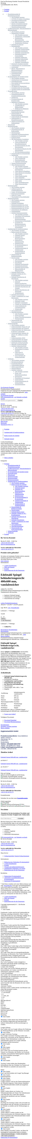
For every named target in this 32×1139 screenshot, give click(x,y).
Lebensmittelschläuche (17, 365)
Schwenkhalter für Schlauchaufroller (20, 356)
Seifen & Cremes (16, 195)
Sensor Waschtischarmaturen (23, 317)
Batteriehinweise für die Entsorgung (14, 570)
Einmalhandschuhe (16, 81)
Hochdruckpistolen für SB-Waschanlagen (22, 146)
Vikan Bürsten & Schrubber (23, 173)
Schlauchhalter (19, 379)
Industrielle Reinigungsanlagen (20, 134)
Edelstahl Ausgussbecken (22, 52)
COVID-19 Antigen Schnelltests (20, 19)
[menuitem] (17, 9)
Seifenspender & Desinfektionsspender (17, 119)
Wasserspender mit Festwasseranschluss (17, 321)
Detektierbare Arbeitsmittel (22, 36)
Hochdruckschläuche (17, 362)
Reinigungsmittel (12, 185)
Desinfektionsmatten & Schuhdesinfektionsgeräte (18, 95)
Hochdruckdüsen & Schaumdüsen (20, 226)
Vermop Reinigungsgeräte (18, 163)
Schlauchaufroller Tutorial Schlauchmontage (16, 856)
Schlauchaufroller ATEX (18, 338)
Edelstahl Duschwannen (22, 267)
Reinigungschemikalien (18, 193)
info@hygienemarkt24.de (8, 410)
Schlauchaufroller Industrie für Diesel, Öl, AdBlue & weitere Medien (19, 334)
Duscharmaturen (19, 261)
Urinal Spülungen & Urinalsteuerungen (20, 306)
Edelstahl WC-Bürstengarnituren (20, 237)
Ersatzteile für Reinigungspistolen (20, 223)
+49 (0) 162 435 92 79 (7, 413)
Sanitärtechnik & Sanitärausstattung (18, 229)
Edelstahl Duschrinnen (21, 266)
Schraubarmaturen (20, 384)
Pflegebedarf (11, 124)
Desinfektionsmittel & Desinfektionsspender (14, 14)
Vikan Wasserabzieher (21, 184)
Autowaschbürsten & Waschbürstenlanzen (21, 143)
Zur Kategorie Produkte (7, 387)
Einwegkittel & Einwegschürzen (20, 83)
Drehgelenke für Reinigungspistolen (20, 218)
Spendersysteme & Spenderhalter (20, 89)
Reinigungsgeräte (13, 126)
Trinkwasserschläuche (17, 367)
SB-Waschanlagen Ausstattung (20, 139)
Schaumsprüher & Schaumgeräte (20, 153)
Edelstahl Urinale (20, 301)
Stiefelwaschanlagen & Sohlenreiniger (17, 122)
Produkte (6, 464)
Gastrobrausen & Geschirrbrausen (20, 65)
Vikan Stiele (18, 181)
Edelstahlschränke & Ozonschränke (20, 55)
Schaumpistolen (15, 211)
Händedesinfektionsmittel (18, 27)
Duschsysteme (15, 258)
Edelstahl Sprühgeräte (21, 161)
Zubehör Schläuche (16, 370)
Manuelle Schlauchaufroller (19, 344)
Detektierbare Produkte (17, 33)
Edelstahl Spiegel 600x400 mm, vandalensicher (14, 757)
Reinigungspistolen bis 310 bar (20, 208)
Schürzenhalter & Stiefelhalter (19, 116)
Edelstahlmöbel (15, 46)
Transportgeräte (15, 75)
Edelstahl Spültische (20, 60)
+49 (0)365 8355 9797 (13, 744)
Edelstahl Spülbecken (21, 57)
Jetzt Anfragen (5, 561)
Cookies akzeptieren (21, 1134)
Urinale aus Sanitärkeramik (22, 304)
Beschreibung (4, 629)
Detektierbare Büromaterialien (19, 39)
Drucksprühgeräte (20, 160)
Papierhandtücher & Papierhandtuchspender (17, 111)
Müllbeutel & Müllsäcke (22, 108)
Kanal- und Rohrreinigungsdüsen (21, 374)
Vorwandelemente (16, 310)
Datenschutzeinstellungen (8, 1134)
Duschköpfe (18, 262)
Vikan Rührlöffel (19, 177)
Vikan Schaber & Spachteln (22, 179)
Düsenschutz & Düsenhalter (23, 221)
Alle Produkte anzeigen (18, 17)
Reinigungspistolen (13, 198)
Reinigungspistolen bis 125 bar (20, 206)
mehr (24, 634)
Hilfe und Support (9, 567)
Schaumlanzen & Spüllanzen (19, 209)
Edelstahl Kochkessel (17, 44)
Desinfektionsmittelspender (19, 20)
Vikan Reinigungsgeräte (18, 165)
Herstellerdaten (13, 629)
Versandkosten (8, 885)
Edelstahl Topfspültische (22, 62)
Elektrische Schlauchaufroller (19, 343)
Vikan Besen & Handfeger (22, 171)
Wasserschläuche (16, 368)
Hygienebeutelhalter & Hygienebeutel (21, 245)
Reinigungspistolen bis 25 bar (19, 205)
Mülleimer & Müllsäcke (18, 102)
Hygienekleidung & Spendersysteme (18, 76)
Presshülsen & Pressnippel (22, 378)
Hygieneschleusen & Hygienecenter (17, 99)
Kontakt (6, 534)
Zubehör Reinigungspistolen (19, 213)
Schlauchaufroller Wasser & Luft (20, 326)
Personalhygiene (12, 91)
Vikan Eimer (18, 174)
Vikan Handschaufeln (21, 176)
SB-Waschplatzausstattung (22, 152)
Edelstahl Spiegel (20, 235)
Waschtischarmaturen (17, 312)
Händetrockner (19, 243)
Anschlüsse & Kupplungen (22, 216)
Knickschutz (18, 376)
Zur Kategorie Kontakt (7, 395)
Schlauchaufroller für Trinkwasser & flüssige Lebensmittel (20, 330)
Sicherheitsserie (19, 293)
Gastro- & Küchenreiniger (18, 192)
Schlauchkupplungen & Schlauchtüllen (21, 382)
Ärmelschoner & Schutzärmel (19, 80)
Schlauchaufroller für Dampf (19, 339)
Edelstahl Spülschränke (21, 59)
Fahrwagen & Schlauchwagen (19, 353)
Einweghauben (15, 84)
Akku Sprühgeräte (20, 158)
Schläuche (11, 359)
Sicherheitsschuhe (16, 73)
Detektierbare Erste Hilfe (22, 41)
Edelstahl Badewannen (17, 272)
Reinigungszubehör (16, 72)
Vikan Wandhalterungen (22, 182)
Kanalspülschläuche (17, 363)
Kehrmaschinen (15, 137)
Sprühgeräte (14, 155)
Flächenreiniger (15, 133)
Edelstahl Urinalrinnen (21, 302)
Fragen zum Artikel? (10, 714)
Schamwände (18, 309)
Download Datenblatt (10, 720)
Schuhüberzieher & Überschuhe (20, 88)
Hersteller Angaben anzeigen (9, 726)
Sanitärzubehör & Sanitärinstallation (20, 252)
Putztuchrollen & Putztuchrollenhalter (17, 114)
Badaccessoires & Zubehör (18, 232)
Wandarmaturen (19, 318)
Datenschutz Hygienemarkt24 (12, 876)
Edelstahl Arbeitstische (21, 51)
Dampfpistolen (15, 201)
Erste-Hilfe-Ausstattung (18, 22)
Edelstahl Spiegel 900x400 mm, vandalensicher (14, 763)
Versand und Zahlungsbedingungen (14, 867)
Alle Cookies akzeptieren (7, 1135)
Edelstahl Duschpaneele (21, 264)
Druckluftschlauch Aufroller (19, 341)
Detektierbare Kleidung (21, 43)
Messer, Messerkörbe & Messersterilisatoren (18, 69)
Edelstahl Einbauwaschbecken (20, 282)
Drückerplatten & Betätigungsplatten (16, 255)
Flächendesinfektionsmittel (18, 25)
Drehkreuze (14, 97)
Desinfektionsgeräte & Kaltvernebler (17, 130)
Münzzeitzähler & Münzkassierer (20, 269)
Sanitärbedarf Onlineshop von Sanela (14, 868)
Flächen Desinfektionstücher (19, 23)
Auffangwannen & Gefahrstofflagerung (17, 189)
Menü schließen (8, 457)
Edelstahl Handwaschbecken (23, 285)
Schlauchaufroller (13, 323)
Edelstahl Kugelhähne (17, 203)
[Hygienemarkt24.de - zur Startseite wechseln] (14, 397)
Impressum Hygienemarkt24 (12, 881)
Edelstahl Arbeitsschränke (22, 49)
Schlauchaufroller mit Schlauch (20, 328)
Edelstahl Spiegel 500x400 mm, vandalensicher (14, 770)
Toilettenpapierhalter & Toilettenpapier (21, 249)
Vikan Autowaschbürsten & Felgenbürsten (22, 168)
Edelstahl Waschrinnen (17, 294)
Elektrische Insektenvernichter (19, 64)
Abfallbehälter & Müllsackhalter (19, 106)
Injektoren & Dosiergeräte (18, 136)
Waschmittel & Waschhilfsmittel (20, 197)
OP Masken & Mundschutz (19, 86)
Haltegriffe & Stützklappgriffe (19, 241)
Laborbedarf (14, 67)
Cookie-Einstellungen (10, 565)
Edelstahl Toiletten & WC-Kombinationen (18, 274)
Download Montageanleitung (12, 722)
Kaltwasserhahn (19, 315)
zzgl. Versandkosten (13, 607)
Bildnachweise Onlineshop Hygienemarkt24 (16, 862)
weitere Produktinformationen (9, 603)
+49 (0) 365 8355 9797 (7, 408)
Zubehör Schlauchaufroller (18, 346)
